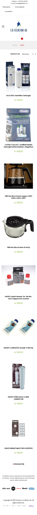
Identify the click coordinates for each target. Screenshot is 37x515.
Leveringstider (19, 7)
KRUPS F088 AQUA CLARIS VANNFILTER (18, 398)
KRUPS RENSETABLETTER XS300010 (19, 448)
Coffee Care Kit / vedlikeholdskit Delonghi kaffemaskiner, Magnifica (18, 146)
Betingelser (6, 7)
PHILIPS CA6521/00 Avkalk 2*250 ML (18, 348)
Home (15, 45)
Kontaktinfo (8, 11)
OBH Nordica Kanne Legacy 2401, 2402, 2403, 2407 (18, 197)
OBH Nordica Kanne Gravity (18, 247)
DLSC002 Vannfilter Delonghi (18, 95)
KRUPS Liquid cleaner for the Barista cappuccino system (18, 297)
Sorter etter (15, 54)
